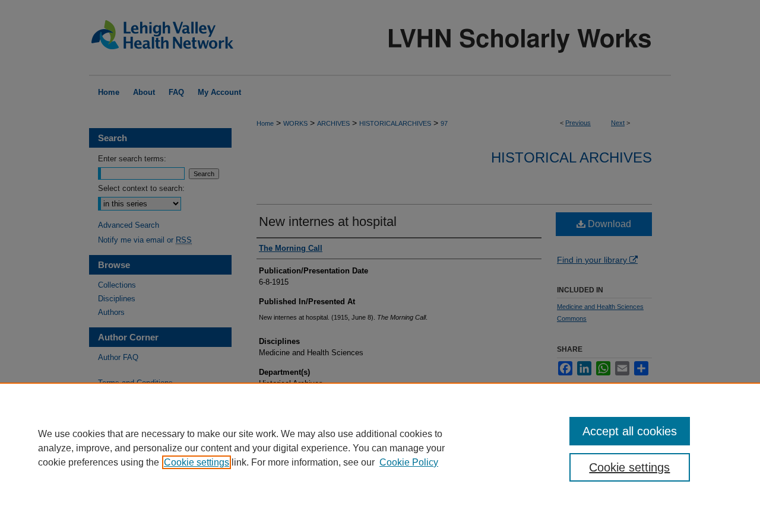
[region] (380, 448)
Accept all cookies (629, 431)
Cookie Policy (408, 462)
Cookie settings (196, 462)
